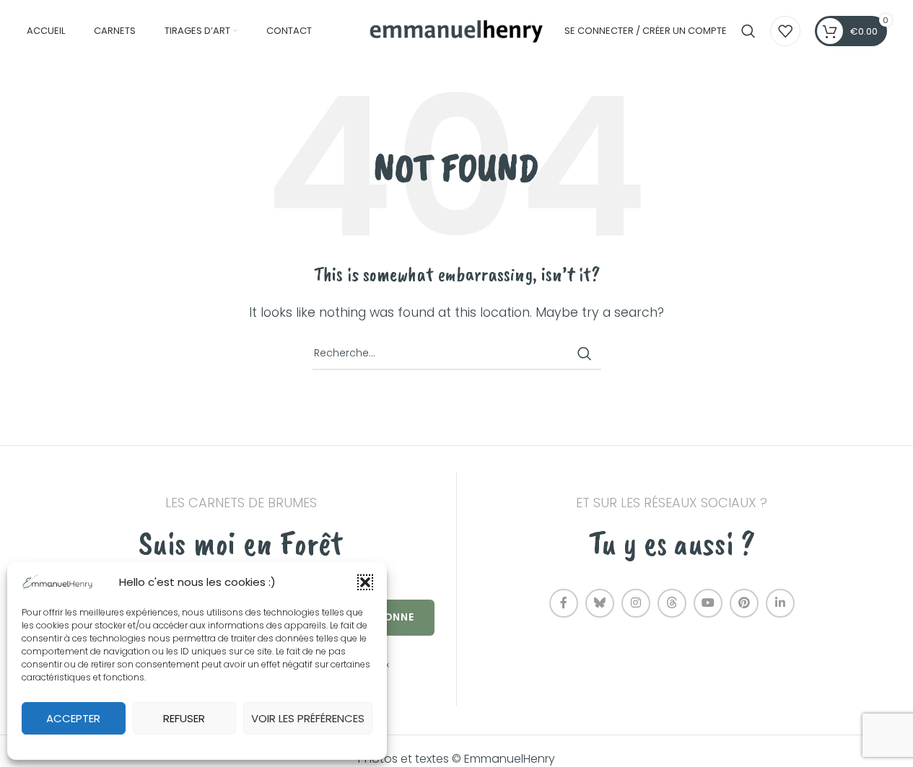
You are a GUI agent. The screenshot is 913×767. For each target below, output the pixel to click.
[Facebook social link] (563, 603)
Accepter (73, 718)
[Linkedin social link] (780, 603)
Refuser (184, 718)
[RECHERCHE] (584, 353)
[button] (365, 582)
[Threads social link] (672, 603)
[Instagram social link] (635, 603)
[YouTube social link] (708, 603)
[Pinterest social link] (744, 603)
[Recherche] (748, 31)
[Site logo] (457, 30)
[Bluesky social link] (599, 603)
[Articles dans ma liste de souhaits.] (785, 31)
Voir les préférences (307, 718)
